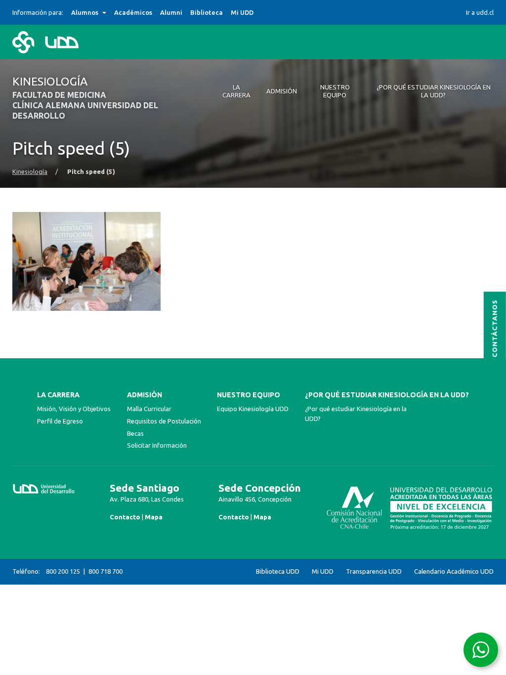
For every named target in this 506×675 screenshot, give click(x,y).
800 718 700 (105, 571)
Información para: (37, 12)
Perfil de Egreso (60, 421)
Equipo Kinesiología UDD (253, 408)
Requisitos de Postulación (164, 421)
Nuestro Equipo (248, 395)
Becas (135, 433)
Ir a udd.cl (480, 12)
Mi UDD (242, 12)
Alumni (171, 12)
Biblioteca (206, 12)
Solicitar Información (157, 445)
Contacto (125, 516)
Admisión (144, 395)
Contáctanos (495, 328)
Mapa (154, 516)
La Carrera (58, 395)
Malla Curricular (149, 408)
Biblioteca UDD (277, 571)
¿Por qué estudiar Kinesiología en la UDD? (387, 395)
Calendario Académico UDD (454, 571)
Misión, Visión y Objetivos (74, 408)
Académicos (133, 12)
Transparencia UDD (374, 571)
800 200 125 (63, 571)
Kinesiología (29, 171)
